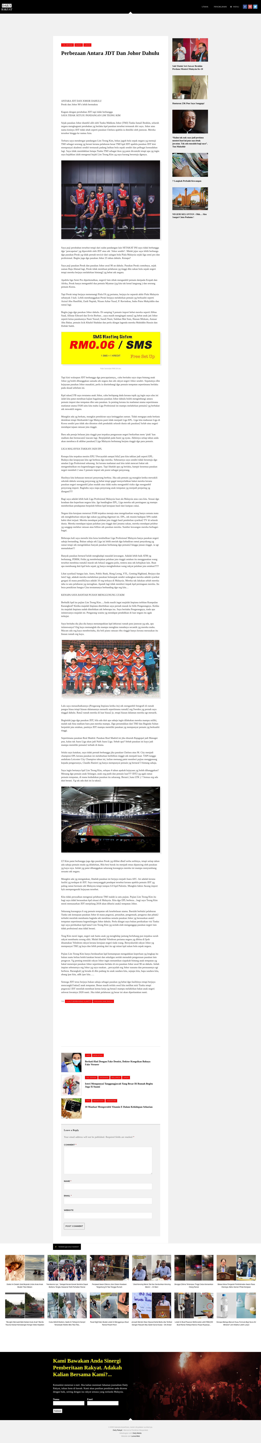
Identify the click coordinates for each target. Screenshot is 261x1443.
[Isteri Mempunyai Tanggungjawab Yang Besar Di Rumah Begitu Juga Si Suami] (73, 1085)
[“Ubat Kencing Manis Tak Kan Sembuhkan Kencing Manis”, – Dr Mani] (151, 1268)
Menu (236, 7)
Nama (56, 1399)
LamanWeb (135, 1436)
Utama (205, 7)
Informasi (104, 1078)
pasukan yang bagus (103, 1001)
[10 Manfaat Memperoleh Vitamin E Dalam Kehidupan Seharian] (73, 1108)
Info (88, 1055)
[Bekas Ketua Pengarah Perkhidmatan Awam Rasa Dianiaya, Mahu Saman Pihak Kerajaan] (236, 1268)
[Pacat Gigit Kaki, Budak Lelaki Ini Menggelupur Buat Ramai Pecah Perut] (109, 1306)
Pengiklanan (220, 7)
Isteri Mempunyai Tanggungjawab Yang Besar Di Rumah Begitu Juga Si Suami (119, 1085)
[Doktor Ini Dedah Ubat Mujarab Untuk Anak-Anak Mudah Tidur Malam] (24, 1268)
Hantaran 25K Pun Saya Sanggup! (188, 103)
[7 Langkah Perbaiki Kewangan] (190, 165)
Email (68, 1196)
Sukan (78, 45)
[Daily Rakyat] (7, 5)
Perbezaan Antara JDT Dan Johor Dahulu (110, 53)
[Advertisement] (130, 24)
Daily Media (137, 1433)
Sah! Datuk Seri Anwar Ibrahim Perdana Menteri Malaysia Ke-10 (187, 67)
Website (68, 1210)
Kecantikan (98, 1101)
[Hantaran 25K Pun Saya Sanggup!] (190, 87)
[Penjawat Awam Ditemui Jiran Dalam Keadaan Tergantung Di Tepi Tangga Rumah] (109, 1268)
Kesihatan (97, 1055)
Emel (90, 1399)
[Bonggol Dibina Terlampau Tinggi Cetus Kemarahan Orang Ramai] (193, 1268)
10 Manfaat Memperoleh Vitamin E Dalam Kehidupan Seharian (119, 1106)
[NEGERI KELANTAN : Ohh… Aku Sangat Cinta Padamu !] (190, 199)
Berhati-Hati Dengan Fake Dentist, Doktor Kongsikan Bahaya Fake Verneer (117, 1063)
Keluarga (116, 1078)
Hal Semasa (67, 45)
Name (67, 1181)
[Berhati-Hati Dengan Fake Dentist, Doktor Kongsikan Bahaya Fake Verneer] (73, 1062)
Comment (70, 1145)
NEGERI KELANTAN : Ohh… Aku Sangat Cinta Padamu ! (189, 215)
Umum (87, 45)
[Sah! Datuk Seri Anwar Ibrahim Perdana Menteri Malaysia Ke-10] (190, 50)
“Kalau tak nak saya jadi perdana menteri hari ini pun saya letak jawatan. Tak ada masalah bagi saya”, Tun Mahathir (189, 142)
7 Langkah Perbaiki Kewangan (186, 181)
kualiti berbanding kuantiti (78, 1001)
